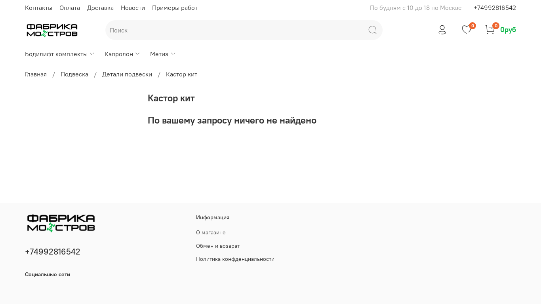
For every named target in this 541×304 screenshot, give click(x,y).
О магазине (211, 232)
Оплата (69, 7)
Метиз (159, 54)
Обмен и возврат (218, 245)
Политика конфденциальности (235, 258)
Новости (133, 7)
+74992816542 (495, 7)
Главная (36, 74)
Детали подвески (127, 74)
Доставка (100, 7)
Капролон (119, 54)
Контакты (38, 7)
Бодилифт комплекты (56, 54)
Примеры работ (175, 7)
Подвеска (74, 74)
